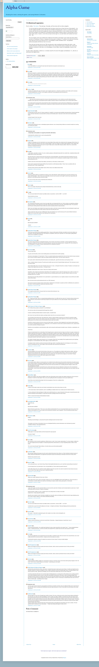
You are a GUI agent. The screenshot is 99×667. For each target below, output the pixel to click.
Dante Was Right (90, 47)
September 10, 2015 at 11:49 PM (34, 521)
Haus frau (30, 360)
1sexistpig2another (32, 401)
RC (28, 192)
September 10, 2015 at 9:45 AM (34, 147)
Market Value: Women (91, 26)
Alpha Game (18, 8)
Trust (29, 64)
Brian (29, 71)
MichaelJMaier (31, 375)
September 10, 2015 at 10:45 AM (34, 188)
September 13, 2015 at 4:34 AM (34, 548)
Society (30, 57)
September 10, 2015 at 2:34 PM (34, 345)
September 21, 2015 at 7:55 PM (34, 605)
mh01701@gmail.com (32, 544)
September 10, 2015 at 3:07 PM (34, 381)
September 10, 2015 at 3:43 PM (34, 411)
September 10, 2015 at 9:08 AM (34, 106)
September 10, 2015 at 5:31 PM (34, 435)
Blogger (64, 657)
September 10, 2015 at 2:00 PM (34, 236)
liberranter (30, 122)
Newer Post (28, 644)
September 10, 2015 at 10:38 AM (34, 181)
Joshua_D (30, 89)
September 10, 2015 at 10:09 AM (34, 169)
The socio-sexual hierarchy (12, 46)
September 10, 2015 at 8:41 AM (34, 67)
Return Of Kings (90, 57)
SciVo (29, 534)
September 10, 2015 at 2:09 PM (34, 245)
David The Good (31, 430)
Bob (28, 151)
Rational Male (90, 39)
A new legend (89, 33)
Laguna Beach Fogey (32, 230)
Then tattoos (36, 26)
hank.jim (29, 140)
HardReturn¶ (30, 593)
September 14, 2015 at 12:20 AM (34, 563)
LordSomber (30, 451)
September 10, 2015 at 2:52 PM (34, 356)
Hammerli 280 (30, 475)
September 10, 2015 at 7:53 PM (34, 482)
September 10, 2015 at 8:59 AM (34, 93)
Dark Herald (30, 249)
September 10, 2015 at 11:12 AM (34, 197)
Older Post (79, 644)
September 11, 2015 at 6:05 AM (34, 530)
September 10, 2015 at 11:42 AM (34, 214)
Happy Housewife (31, 110)
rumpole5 (29, 525)
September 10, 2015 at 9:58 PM (34, 507)
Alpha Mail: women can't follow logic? (14, 53)
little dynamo (30, 201)
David (29, 218)
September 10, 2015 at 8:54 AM (34, 85)
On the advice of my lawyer (12, 48)
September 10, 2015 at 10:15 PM (34, 514)
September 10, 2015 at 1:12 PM (34, 226)
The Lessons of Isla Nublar (92, 40)
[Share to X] (41, 55)
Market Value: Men (90, 25)
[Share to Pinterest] (44, 55)
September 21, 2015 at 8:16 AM (34, 589)
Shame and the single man (12, 55)
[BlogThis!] (40, 55)
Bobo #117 (30, 462)
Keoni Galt (89, 46)
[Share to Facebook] (42, 55)
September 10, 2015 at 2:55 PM (34, 371)
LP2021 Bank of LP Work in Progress (35, 306)
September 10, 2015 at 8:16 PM (34, 498)
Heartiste (89, 53)
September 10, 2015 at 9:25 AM (34, 136)
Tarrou (29, 439)
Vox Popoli (89, 32)
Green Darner (30, 518)
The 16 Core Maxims (91, 23)
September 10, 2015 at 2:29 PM (34, 302)
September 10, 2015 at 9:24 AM (34, 127)
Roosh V (89, 42)
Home (54, 644)
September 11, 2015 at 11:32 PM (34, 541)
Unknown (29, 511)
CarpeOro (30, 349)
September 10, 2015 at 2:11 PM (34, 285)
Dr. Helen (89, 49)
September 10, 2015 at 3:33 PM (34, 397)
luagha (29, 385)
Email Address (8, 36)
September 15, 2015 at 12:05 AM (34, 580)
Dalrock (29, 173)
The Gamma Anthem (11, 61)
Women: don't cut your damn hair (13, 51)
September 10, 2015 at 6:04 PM (34, 447)
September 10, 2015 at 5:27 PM (34, 426)
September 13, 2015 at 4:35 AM (34, 555)
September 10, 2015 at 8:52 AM (34, 78)
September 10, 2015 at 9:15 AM (34, 118)
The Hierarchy (89, 22)
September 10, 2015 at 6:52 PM (34, 458)
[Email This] (38, 55)
